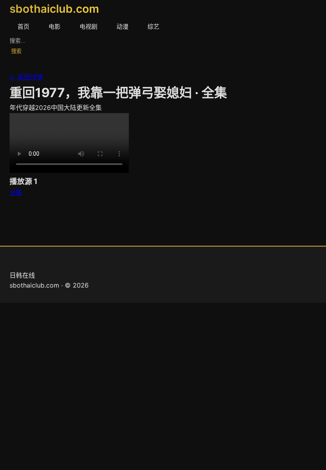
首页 (23, 26)
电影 (54, 26)
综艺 (153, 26)
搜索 (16, 51)
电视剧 (88, 26)
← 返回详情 (26, 77)
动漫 (122, 26)
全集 (16, 192)
